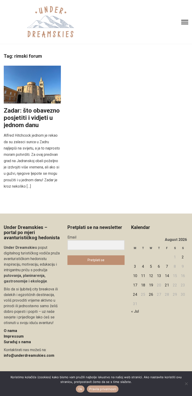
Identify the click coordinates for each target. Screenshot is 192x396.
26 (151, 294)
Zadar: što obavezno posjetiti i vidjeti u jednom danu (32, 117)
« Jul (135, 311)
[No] (186, 383)
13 (159, 276)
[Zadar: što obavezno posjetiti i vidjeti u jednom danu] (32, 84)
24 (135, 294)
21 (167, 285)
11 (143, 276)
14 (167, 276)
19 (151, 285)
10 (135, 276)
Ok (80, 389)
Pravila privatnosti (102, 389)
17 (135, 285)
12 (151, 276)
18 (143, 285)
